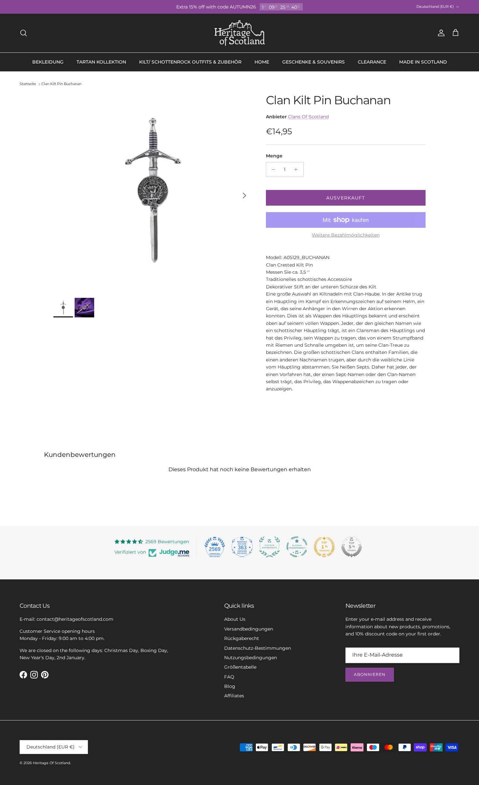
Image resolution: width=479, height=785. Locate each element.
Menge (274, 156)
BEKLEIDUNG (48, 62)
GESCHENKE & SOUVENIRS (313, 62)
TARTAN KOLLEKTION (101, 62)
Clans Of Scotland (308, 117)
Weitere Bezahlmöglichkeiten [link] (346, 235)
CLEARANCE (372, 62)
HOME (261, 62)
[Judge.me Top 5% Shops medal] (351, 546)
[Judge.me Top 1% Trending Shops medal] (324, 546)
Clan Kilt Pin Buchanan (61, 84)
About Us (234, 619)
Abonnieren (369, 674)
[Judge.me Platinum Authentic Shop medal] (269, 546)
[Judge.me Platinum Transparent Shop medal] (296, 546)
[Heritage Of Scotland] (239, 33)
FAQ (229, 677)
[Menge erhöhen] (297, 169)
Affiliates (234, 696)
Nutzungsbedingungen (250, 658)
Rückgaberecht (241, 638)
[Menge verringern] (272, 169)
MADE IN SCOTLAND (423, 62)
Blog (229, 686)
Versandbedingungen (248, 629)
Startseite (28, 84)
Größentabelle (240, 667)
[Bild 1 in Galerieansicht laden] (152, 192)
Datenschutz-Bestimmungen (257, 648)
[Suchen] (23, 33)
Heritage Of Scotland (51, 763)
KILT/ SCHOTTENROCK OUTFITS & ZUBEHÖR (190, 62)
